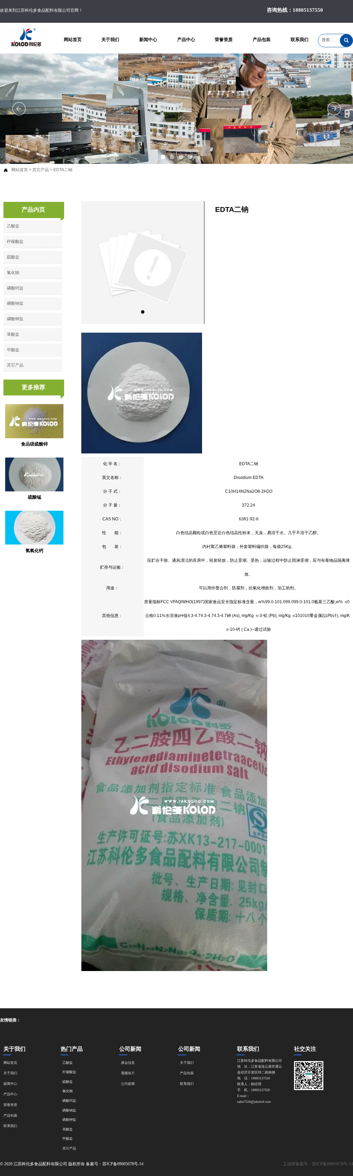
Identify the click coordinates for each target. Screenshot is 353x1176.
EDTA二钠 (62, 169)
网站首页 (19, 169)
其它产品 (40, 169)
